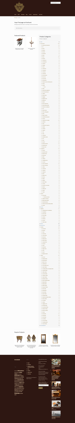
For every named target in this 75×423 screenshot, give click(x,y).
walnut (15, 394)
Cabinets (43, 158)
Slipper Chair (44, 248)
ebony (20, 382)
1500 (41, 41)
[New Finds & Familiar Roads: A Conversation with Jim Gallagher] (56, 362)
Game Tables (44, 293)
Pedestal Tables (45, 308)
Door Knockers (44, 75)
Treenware (44, 135)
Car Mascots (44, 60)
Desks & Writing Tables (46, 280)
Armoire (43, 150)
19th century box (16, 372)
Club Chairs (44, 233)
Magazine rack (44, 98)
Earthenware (44, 80)
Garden (43, 85)
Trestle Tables (44, 323)
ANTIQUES (22, 14)
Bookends (44, 53)
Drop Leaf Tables (45, 287)
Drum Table (44, 288)
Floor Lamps (44, 215)
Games (43, 83)
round (15, 390)
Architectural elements (46, 45)
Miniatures (44, 100)
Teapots (43, 130)
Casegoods (42, 148)
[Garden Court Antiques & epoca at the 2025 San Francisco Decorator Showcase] (56, 373)
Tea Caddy (20, 391)
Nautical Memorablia (45, 105)
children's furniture (45, 198)
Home (15, 14)
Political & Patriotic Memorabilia (47, 203)
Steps (43, 123)
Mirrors (42, 223)
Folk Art (42, 193)
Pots (43, 108)
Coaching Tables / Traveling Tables (47, 268)
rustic (17, 390)
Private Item (43, 225)
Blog (26, 14)
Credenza (43, 170)
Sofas (43, 250)
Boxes (43, 56)
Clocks (43, 66)
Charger (43, 65)
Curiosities (44, 73)
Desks (43, 173)
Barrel (43, 48)
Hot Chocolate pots (45, 91)
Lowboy (43, 302)
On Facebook (17, 359)
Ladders (43, 93)
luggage (43, 96)
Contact (30, 14)
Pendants (43, 218)
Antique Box (17, 375)
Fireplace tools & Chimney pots (47, 81)
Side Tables (44, 313)
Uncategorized (43, 325)
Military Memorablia (45, 200)
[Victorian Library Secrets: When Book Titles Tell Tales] (56, 383)
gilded (23, 383)
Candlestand (44, 263)
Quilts (43, 113)
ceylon (22, 378)
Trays (43, 133)
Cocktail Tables (44, 270)
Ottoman (43, 243)
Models (43, 101)
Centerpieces (44, 61)
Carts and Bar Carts (45, 265)
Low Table (44, 300)
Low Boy (43, 183)
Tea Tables (44, 318)
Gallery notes (35, 14)
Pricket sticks (44, 110)
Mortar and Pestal (45, 103)
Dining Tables (44, 282)
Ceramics (43, 63)
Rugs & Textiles (44, 115)
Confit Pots (44, 68)
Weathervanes (44, 145)
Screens (43, 118)
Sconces (43, 220)
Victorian (16, 393)
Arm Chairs (44, 228)
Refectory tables (45, 310)
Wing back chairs (45, 253)
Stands (43, 190)
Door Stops (44, 78)
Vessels (43, 205)
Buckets (43, 58)
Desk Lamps (44, 213)
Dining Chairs (44, 238)
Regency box (22, 389)
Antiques (21, 375)
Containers (44, 70)
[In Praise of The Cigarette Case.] (56, 403)
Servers (43, 312)
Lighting (42, 208)
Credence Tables (45, 275)
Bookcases (44, 155)
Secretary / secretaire (45, 185)
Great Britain (21, 385)
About (19, 14)
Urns (45, 86)
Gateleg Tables (44, 295)
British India (19, 378)
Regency (19, 389)
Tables (42, 255)
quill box (17, 389)
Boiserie (43, 51)
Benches (43, 230)
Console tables (44, 273)
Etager (43, 178)
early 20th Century (16, 382)
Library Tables (44, 298)
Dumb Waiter (44, 290)
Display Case (44, 175)
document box (22, 381)
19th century (20, 370)
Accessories (43, 43)
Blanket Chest (44, 153)
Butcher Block (44, 260)
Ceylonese (15, 379)
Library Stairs (44, 95)
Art (42, 46)
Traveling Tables (45, 322)
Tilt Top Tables (44, 320)
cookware (44, 71)
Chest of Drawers (45, 163)
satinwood (20, 390)
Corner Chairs (44, 235)
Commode (44, 168)
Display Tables (44, 285)
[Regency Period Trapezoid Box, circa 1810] (56, 393)
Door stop (44, 76)
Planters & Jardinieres (45, 106)
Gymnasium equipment (46, 90)
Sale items (40, 14)
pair (20, 388)
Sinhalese (17, 391)
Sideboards (44, 188)
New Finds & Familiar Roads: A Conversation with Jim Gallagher (56, 366)
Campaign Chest (45, 160)
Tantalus (43, 128)
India (15, 386)
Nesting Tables (44, 305)
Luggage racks (44, 303)
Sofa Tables (44, 317)
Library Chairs (44, 240)
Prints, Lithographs (45, 111)
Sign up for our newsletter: (42, 383)
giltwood (17, 385)
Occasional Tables (45, 307)
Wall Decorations (45, 143)
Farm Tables (44, 292)
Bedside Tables (44, 258)
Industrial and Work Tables (46, 297)
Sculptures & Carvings (45, 120)
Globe (43, 88)
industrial (17, 386)
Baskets (43, 50)
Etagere (43, 180)
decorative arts (20, 379)
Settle (43, 245)
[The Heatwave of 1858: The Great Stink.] (56, 413)
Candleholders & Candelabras (47, 210)
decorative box (16, 381)
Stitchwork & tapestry (45, 125)
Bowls (43, 55)
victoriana (21, 393)
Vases (43, 140)
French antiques (19, 383)
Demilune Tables (45, 278)
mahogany (21, 386)
